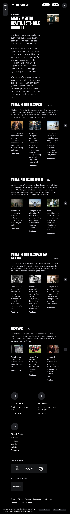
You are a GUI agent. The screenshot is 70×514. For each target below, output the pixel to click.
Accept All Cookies (59, 510)
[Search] (5, 14)
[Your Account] (64, 5)
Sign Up (46, 5)
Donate (55, 5)
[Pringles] (41, 468)
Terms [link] (13, 499)
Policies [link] (28, 499)
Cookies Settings (44, 510)
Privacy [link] (20, 499)
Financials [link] (14, 503)
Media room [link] (47, 499)
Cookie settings (26, 503)
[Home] (5, 5)
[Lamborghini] (17, 468)
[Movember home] (20, 5)
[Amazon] (29, 468)
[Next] (65, 125)
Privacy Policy (29, 511)
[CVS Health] (17, 486)
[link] (49, 105)
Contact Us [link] (37, 499)
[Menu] (5, 9)
